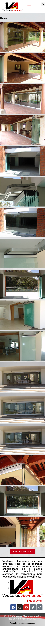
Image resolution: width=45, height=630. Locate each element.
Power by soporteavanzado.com (22, 623)
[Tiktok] (33, 607)
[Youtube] (26, 607)
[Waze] (39, 607)
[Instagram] (20, 607)
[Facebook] (13, 607)
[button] (29, 6)
